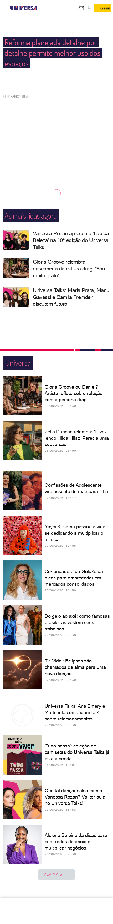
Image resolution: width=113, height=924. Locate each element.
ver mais (53, 874)
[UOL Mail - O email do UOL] (81, 8)
